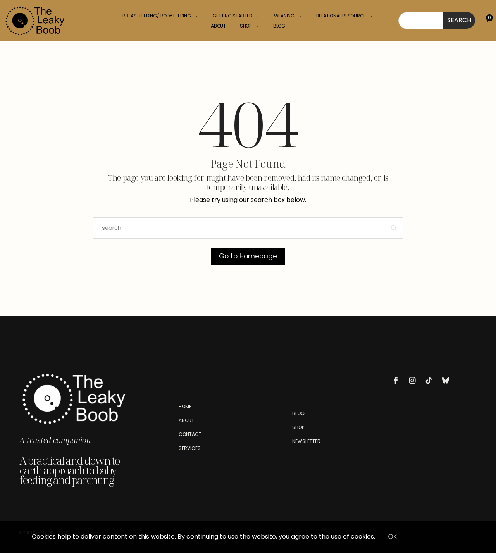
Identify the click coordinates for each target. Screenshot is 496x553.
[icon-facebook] (397, 380)
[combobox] (420, 20)
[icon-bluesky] (447, 380)
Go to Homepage (248, 256)
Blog (279, 25)
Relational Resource (341, 15)
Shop (245, 25)
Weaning (284, 15)
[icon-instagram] (414, 380)
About (218, 25)
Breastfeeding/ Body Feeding (156, 15)
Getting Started (232, 15)
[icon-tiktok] (430, 380)
